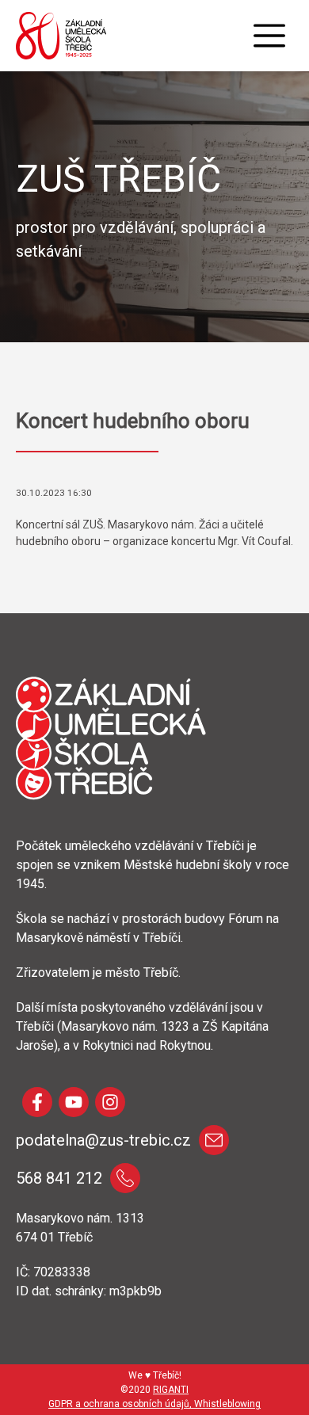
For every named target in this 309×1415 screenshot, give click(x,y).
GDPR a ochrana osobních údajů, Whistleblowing (154, 1403)
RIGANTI (171, 1389)
